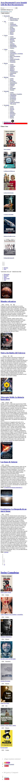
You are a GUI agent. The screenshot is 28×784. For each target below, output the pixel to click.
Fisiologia (12, 84)
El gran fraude (4, 747)
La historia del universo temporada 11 (13, 487)
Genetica (12, 85)
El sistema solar (8, 332)
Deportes (12, 55)
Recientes (6, 275)
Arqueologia (13, 73)
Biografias (12, 76)
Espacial (12, 109)
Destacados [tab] (6, 274)
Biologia (12, 39)
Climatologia (13, 95)
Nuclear (12, 117)
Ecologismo (13, 96)
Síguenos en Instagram (9, 123)
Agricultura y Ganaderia (16, 94)
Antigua (12, 67)
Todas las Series (14, 20)
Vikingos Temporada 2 (6, 636)
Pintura (11, 34)
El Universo (13, 99)
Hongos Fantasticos (7, 257)
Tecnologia (6, 105)
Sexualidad (12, 88)
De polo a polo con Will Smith (8, 659)
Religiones (12, 60)
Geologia (12, 43)
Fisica (11, 42)
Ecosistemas (13, 98)
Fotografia (12, 29)
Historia (6, 63)
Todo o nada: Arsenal (6, 592)
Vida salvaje (13, 103)
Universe (6, 552)
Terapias (12, 90)
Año (5, 280)
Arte (5, 21)
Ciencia (5, 35)
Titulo (5, 277)
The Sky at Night (8, 441)
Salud (11, 87)
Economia (12, 41)
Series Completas (10, 572)
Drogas (12, 80)
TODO (12, 22)
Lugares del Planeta (15, 102)
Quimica (12, 48)
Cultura (5, 49)
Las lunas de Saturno (9, 462)
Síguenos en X (7, 122)
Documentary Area (6, 11)
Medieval (12, 69)
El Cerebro (12, 81)
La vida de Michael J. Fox (9, 171)
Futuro (11, 110)
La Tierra (12, 101)
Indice (11, 17)
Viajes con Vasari (5, 703)
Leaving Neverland (5, 681)
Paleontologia (13, 46)
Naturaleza (6, 91)
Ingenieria (12, 115)
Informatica (13, 113)
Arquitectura (13, 24)
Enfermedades (13, 83)
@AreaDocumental (9, 764)
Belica (11, 74)
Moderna (12, 70)
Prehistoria (12, 66)
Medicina (6, 77)
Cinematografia (14, 25)
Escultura (12, 28)
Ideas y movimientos (15, 56)
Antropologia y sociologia (16, 53)
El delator (6, 236)
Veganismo (12, 62)
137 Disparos (6, 149)
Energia (12, 108)
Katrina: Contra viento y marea (8, 725)
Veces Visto (6, 278)
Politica (12, 57)
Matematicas (13, 45)
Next (5, 269)
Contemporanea (14, 71)
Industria (12, 112)
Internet (12, 116)
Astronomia (13, 38)
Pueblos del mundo (14, 59)
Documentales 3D (14, 18)
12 (4, 564)
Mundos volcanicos (8, 301)
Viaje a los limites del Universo (13, 353)
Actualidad (12, 52)
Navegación (7, 16)
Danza (11, 27)
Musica (12, 32)
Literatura (12, 31)
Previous (6, 267)
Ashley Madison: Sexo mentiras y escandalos (12, 214)
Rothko (5, 192)
